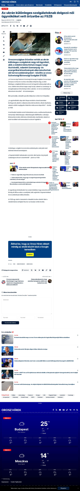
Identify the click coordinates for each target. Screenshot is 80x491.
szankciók (62, 395)
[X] (72, 98)
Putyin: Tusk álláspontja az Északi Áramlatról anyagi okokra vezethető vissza (68, 142)
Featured (30, 395)
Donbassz (40, 397)
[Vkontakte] (61, 108)
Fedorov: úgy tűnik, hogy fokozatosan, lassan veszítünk (27, 174)
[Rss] (77, 409)
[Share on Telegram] (20, 25)
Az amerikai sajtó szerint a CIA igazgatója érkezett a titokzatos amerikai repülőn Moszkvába (71, 83)
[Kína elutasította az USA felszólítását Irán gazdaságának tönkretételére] (75, 124)
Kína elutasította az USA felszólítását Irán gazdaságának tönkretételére (67, 127)
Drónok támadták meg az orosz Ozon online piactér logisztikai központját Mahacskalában (42, 337)
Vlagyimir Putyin (52, 395)
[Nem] (78, 488)
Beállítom (29, 254)
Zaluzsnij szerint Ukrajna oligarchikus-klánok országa (30, 349)
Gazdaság (70, 395)
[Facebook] (61, 98)
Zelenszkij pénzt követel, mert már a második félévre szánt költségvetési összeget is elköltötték (44, 361)
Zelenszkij (15, 397)
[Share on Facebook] (10, 25)
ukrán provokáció (21, 264)
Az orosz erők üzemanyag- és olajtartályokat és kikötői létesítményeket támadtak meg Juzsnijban (44, 384)
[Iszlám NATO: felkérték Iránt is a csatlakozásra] (75, 168)
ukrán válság (29, 264)
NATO (32, 397)
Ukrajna (16, 347)
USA (44, 395)
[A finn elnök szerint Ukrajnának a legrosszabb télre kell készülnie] (14, 168)
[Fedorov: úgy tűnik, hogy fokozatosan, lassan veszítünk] (59, 61)
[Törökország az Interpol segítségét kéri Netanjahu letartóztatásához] (75, 184)
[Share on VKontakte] (17, 25)
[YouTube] (60, 409)
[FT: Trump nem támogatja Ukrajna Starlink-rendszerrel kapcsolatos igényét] (63, 152)
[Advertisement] (30, 134)
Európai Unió (6, 397)
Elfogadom (63, 488)
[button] (68, 1)
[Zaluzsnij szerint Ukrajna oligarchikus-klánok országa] (7, 351)
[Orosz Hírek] (9, 1)
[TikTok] (67, 409)
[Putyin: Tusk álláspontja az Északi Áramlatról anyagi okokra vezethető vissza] (75, 138)
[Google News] (63, 409)
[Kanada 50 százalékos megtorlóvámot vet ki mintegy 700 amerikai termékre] (59, 51)
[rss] (61, 113)
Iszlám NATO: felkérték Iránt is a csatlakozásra (67, 169)
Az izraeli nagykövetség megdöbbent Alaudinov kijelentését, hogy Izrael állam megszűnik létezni (55, 128)
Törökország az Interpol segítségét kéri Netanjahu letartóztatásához (66, 185)
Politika (4, 9)
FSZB (14, 264)
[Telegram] (72, 108)
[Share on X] (14, 25)
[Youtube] (61, 103)
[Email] (24, 25)
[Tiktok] (72, 103)
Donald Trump (24, 397)
